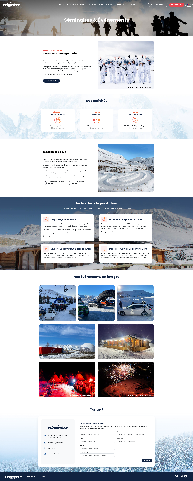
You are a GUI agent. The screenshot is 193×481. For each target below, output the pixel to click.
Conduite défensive (122, 5)
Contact (135, 5)
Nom (81, 438)
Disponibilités (161, 5)
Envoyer (147, 460)
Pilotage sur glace (70, 5)
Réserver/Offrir (176, 5)
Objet (118, 432)
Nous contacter (51, 81)
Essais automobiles (106, 5)
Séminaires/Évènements (88, 5)
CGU (39, 477)
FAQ (43, 477)
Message (120, 438)
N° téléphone (84, 452)
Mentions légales (30, 477)
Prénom (82, 432)
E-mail (82, 445)
